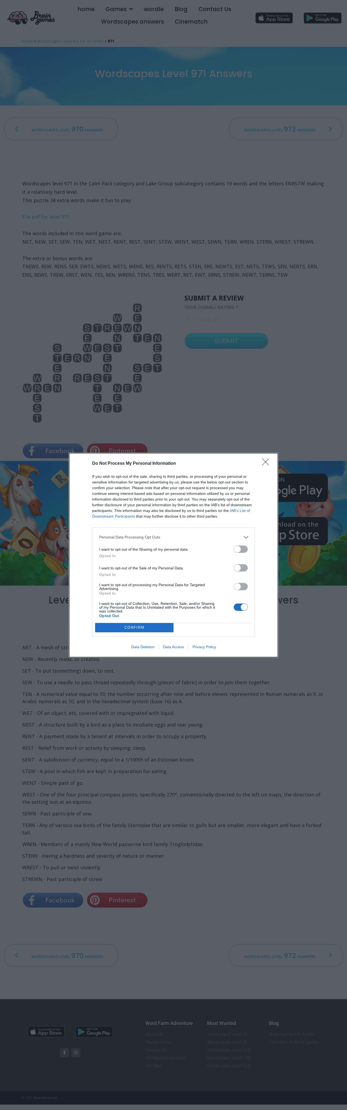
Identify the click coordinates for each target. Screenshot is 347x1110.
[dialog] (173, 555)
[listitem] (173, 537)
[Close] (267, 464)
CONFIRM (134, 627)
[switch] (241, 549)
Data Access (173, 647)
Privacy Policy (204, 647)
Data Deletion (143, 647)
